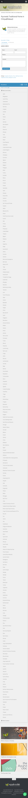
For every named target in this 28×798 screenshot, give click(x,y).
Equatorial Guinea (6, 600)
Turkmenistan (6, 376)
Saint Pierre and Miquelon (8, 422)
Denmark (5, 564)
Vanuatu (4, 473)
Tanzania (4, 289)
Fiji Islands (5, 338)
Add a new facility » (7, 90)
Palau (4, 567)
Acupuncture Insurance (18, 793)
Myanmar (5, 129)
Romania (4, 610)
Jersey (4, 330)
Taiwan (4, 580)
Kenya (4, 605)
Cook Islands (5, 371)
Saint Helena (5, 636)
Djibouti (4, 368)
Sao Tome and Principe (7, 203)
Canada (4, 111)
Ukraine (4, 269)
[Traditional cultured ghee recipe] (14, 749)
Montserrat (5, 462)
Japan (4, 94)
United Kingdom (6, 150)
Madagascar (5, 559)
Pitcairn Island (5, 709)
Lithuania (5, 590)
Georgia (4, 572)
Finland (4, 183)
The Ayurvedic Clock (6, 773)
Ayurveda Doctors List (8, 789)
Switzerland (5, 101)
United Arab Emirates (7, 147)
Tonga (4, 394)
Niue (4, 633)
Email (15, 50)
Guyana (4, 328)
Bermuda (5, 261)
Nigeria (4, 236)
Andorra (4, 620)
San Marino (5, 562)
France (4, 223)
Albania (4, 226)
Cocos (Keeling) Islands (7, 419)
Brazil (4, 170)
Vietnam (4, 256)
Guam (4, 315)
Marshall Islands (6, 697)
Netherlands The (6, 104)
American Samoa (6, 323)
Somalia (4, 363)
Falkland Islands (6, 272)
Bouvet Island (5, 656)
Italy (4, 114)
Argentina (5, 244)
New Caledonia (6, 445)
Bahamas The (5, 211)
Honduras (5, 539)
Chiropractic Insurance (7, 791)
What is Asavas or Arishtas (7, 740)
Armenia (4, 254)
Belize (4, 493)
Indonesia (5, 646)
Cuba (4, 613)
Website (4, 54)
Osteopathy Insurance (19, 791)
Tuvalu (4, 340)
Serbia (4, 251)
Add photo (12, 42)
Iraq (3, 521)
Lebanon (4, 198)
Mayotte (4, 546)
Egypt (4, 447)
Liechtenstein (5, 361)
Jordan (4, 396)
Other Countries (6, 720)
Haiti (4, 483)
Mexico (4, 343)
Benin (4, 534)
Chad (4, 681)
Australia (4, 175)
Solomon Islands (6, 648)
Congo (4, 353)
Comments (5, 42)
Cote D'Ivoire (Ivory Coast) (8, 216)
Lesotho (4, 669)
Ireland (4, 300)
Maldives (5, 442)
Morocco (4, 152)
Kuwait (4, 435)
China (4, 119)
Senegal (4, 615)
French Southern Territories (8, 664)
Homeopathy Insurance (6, 793)
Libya (4, 501)
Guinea (4, 475)
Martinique (5, 582)
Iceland (4, 137)
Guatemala (5, 279)
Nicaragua (5, 496)
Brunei (4, 180)
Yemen (4, 666)
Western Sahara (6, 427)
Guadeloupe (5, 524)
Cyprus (4, 577)
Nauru (4, 379)
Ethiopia (4, 132)
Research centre (12, 77)
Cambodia (5, 485)
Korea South (5, 274)
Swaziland (5, 381)
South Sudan (5, 544)
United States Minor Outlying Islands (10, 457)
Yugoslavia (5, 587)
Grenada (4, 429)
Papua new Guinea (6, 409)
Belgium (4, 165)
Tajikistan (5, 702)
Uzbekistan (5, 144)
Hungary (4, 109)
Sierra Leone (5, 335)
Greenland (5, 529)
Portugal (4, 424)
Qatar (4, 297)
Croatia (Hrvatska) (6, 389)
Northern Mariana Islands (8, 689)
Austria (4, 218)
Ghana (4, 213)
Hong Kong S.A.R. (6, 478)
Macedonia (5, 373)
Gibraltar (4, 574)
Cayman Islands (6, 557)
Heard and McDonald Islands (8, 452)
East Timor (5, 498)
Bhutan (4, 127)
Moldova (4, 455)
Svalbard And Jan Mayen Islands (9, 506)
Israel (4, 241)
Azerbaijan (5, 658)
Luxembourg (5, 348)
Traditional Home (4, 77)
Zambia (4, 437)
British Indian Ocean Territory (9, 508)
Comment (4, 59)
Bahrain (4, 608)
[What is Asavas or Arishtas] (14, 733)
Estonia (4, 717)
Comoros (5, 597)
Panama (4, 686)
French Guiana (6, 552)
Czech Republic (6, 142)
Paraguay (5, 167)
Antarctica (5, 345)
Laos (4, 292)
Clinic (14, 76)
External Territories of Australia (9, 651)
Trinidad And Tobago (7, 277)
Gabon (4, 208)
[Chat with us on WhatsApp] (25, 794)
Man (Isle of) (5, 312)
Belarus (4, 432)
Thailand (4, 233)
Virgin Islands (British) (7, 643)
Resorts (10, 76)
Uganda (4, 386)
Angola (4, 307)
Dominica (5, 694)
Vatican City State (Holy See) (8, 549)
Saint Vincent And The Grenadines (10, 699)
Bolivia (4, 178)
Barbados (5, 302)
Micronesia (5, 653)
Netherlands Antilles (7, 287)
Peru (4, 623)
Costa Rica (5, 391)
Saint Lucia (5, 351)
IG (20, 84)
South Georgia (6, 569)
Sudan (4, 641)
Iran (3, 516)
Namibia (4, 122)
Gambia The (5, 674)
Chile (4, 704)
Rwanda (4, 305)
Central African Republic (7, 554)
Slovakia (4, 193)
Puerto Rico (5, 195)
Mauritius (5, 284)
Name (3, 50)
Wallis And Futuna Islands (8, 417)
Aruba (4, 440)
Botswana (5, 404)
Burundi (4, 513)
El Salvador (5, 460)
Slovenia (4, 671)
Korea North (5, 249)
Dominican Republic (7, 630)
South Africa (5, 99)
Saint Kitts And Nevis (7, 625)
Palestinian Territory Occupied (9, 470)
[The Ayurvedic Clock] (14, 765)
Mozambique (5, 399)
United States (5, 231)
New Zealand (5, 124)
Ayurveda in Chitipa (5, 40)
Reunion (4, 358)
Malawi (4, 325)
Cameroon (5, 384)
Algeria (4, 160)
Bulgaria (4, 414)
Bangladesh (5, 96)
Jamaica (4, 333)
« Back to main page (5, 87)
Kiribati (4, 707)
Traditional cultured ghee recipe (8, 757)
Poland (4, 490)
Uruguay (4, 401)
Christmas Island (6, 618)
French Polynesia (6, 295)
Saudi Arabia (5, 531)
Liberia (4, 518)
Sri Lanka (4, 200)
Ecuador (4, 450)
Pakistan (4, 162)
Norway (4, 638)
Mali (4, 221)
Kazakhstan (5, 595)
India (4, 134)
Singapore (5, 317)
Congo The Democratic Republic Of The (11, 511)
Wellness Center (19, 76)
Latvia (4, 356)
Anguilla (4, 480)
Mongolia (5, 282)
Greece (4, 185)
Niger (4, 366)
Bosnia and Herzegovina (8, 259)
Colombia (5, 679)
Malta (4, 246)
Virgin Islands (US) (6, 661)
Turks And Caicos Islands (8, 465)
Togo (4, 267)
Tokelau (4, 712)
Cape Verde (5, 536)
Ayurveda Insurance (18, 789)
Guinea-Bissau (6, 676)
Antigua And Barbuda (7, 526)
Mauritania (5, 320)
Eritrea (4, 592)
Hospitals (7, 76)
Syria (4, 628)
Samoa (4, 684)
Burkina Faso (5, 407)
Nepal (4, 139)
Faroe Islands (5, 692)
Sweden (4, 205)
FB (24, 84)
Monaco (4, 541)
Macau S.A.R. (5, 264)
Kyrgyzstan (5, 488)
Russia (4, 116)
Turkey (4, 172)
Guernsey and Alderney (7, 714)
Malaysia (4, 239)
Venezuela (5, 468)
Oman (4, 310)
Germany (5, 106)
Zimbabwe (5, 155)
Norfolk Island (5, 602)
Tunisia (4, 585)
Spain (4, 190)
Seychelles (5, 188)
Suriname (5, 157)
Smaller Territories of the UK (8, 503)
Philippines (5, 228)
